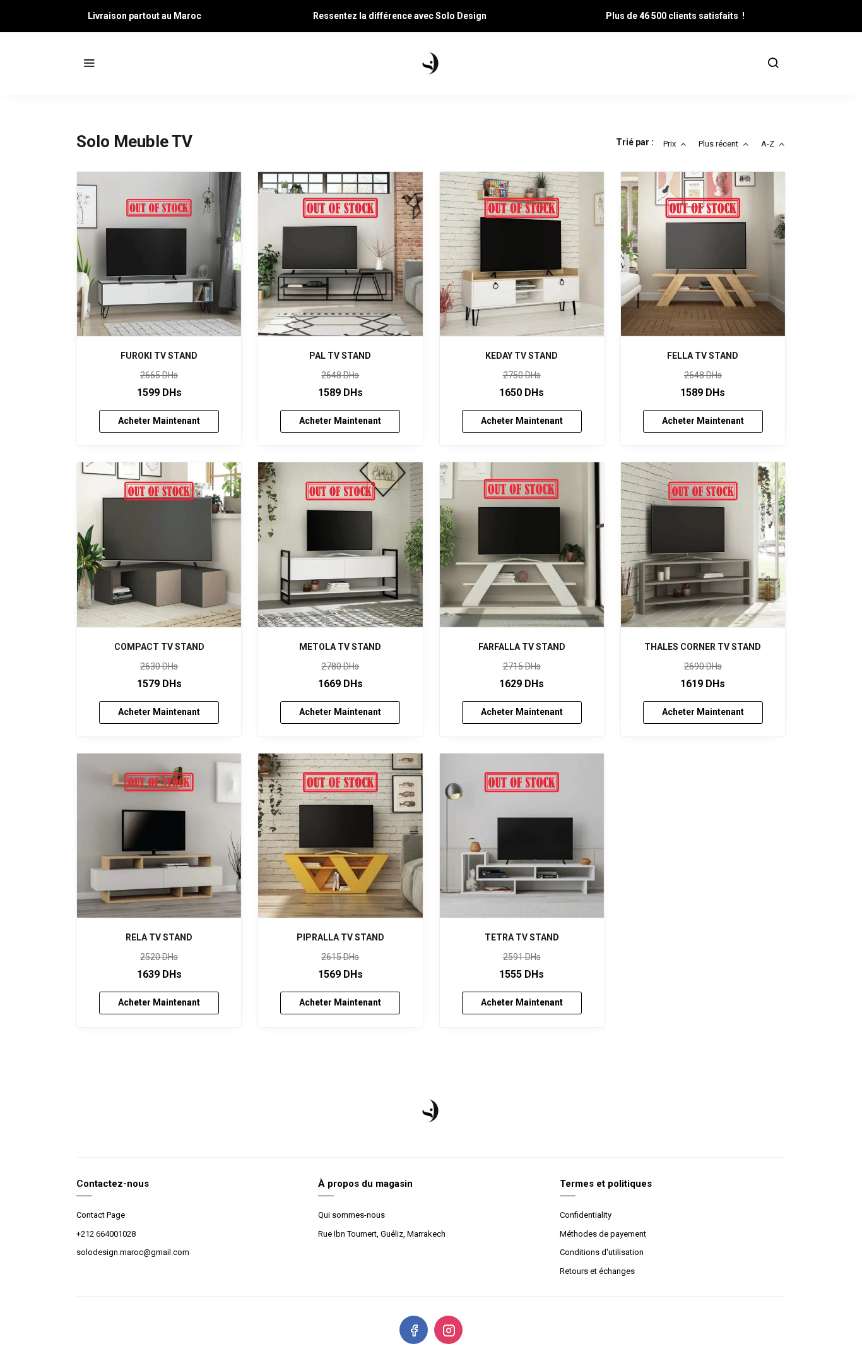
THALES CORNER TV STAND (702, 647)
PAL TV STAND (340, 356)
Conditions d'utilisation (602, 1252)
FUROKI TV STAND (159, 356)
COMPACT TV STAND (159, 647)
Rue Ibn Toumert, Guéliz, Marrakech (382, 1234)
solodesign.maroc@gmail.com (132, 1252)
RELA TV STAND (159, 937)
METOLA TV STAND (340, 647)
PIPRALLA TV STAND (340, 937)
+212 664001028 (106, 1234)
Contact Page (100, 1215)
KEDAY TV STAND (521, 356)
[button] (89, 63)
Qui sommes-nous (351, 1215)
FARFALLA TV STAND (521, 647)
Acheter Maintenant (159, 421)
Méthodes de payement (603, 1234)
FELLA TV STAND (702, 356)
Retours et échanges (597, 1271)
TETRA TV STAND (522, 937)
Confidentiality (585, 1215)
